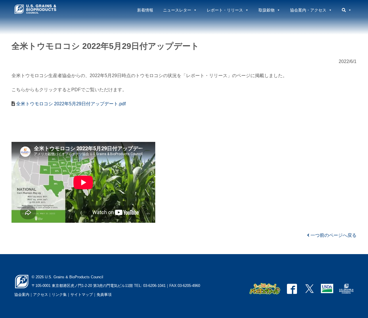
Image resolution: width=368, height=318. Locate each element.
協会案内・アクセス (308, 10)
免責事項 (104, 294)
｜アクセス (38, 294)
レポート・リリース (225, 10)
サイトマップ (81, 294)
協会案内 (21, 294)
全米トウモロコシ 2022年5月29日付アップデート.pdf (70, 103)
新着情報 (145, 10)
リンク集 (59, 294)
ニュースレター (177, 10)
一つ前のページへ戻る (332, 235)
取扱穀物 (266, 10)
